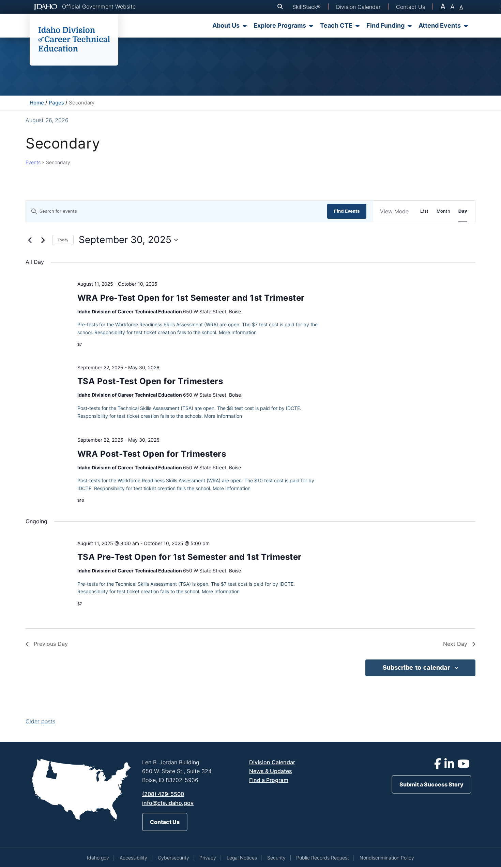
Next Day (455, 643)
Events (33, 162)
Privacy (207, 858)
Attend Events (440, 25)
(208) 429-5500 (163, 794)
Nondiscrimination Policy (387, 858)
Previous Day (51, 643)
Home (37, 102)
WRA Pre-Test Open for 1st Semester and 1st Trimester (191, 298)
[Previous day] (30, 240)
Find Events (347, 211)
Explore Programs (280, 25)
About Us (226, 25)
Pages (56, 102)
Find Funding (385, 25)
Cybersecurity (173, 858)
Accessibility (133, 858)
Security (276, 858)
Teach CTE (336, 25)
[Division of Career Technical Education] (74, 40)
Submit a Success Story (431, 784)
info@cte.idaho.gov (168, 802)
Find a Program (268, 780)
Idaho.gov (98, 858)
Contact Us (165, 822)
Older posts (40, 721)
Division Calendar (272, 762)
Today (63, 240)
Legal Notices (242, 858)
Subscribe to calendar (416, 668)
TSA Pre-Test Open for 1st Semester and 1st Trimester (189, 557)
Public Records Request (322, 858)
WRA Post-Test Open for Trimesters (151, 454)
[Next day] (43, 240)
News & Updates (270, 771)
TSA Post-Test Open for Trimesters (150, 381)
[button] (281, 6)
